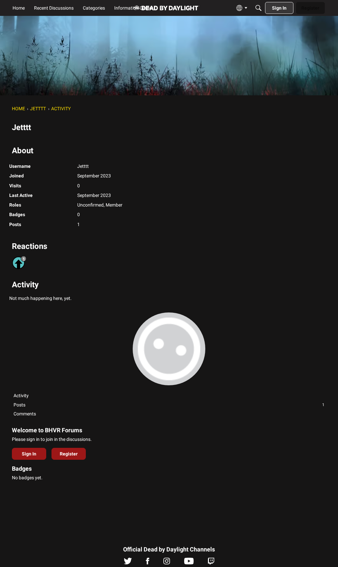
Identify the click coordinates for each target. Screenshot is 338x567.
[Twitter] (128, 562)
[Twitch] (211, 562)
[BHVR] (166, 8)
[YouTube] (189, 562)
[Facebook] (147, 562)
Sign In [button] (29, 453)
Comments (25, 413)
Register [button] (69, 453)
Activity (21, 395)
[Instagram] (166, 562)
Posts (169, 404)
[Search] (258, 8)
